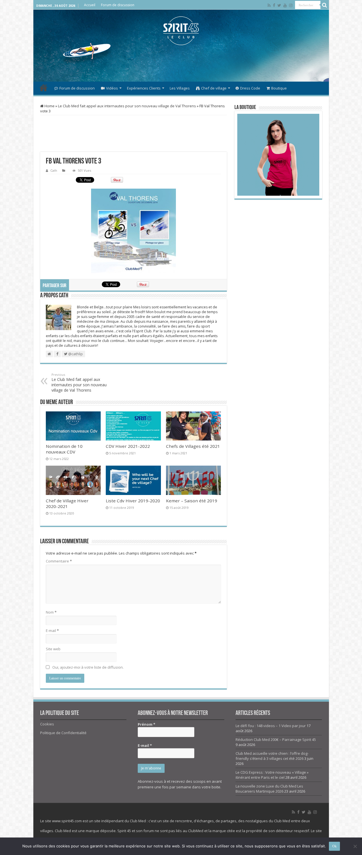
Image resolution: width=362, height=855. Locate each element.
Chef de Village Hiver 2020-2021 (67, 503)
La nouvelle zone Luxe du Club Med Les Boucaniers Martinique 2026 (269, 789)
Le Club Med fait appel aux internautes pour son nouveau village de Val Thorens (127, 105)
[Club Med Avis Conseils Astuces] (181, 30)
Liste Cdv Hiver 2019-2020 (133, 500)
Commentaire (59, 561)
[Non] (355, 846)
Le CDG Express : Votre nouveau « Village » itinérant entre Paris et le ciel (272, 775)
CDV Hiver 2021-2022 (128, 446)
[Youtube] (285, 5)
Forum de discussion (117, 5)
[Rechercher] (324, 5)
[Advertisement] (181, 63)
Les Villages (180, 88)
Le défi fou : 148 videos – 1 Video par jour (271, 725)
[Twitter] (279, 5)
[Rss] (269, 5)
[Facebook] (274, 5)
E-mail (52, 630)
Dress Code (250, 88)
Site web (53, 648)
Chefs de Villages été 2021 (193, 446)
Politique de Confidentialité (63, 732)
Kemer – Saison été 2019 (191, 500)
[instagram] (290, 5)
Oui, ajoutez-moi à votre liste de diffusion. (87, 667)
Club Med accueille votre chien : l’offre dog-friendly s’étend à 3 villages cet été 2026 (272, 756)
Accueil (89, 5)
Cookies (47, 724)
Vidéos (112, 88)
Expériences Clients (144, 88)
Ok (334, 846)
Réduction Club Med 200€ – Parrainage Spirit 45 (276, 739)
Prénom (146, 724)
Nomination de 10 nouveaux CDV (64, 449)
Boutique (279, 88)
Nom (51, 612)
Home (49, 105)
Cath (53, 170)
